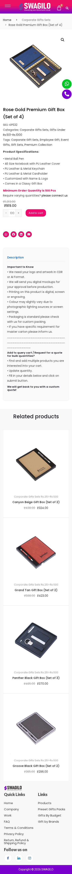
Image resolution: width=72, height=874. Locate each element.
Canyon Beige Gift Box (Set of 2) (36, 502)
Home (7, 20)
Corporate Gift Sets (24, 140)
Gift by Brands (48, 821)
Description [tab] (15, 257)
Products (44, 803)
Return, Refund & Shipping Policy (16, 841)
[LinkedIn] (19, 858)
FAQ (7, 821)
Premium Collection (38, 145)
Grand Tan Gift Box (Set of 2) (36, 590)
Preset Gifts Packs (51, 809)
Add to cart (36, 213)
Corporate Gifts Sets (36, 20)
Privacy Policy (14, 834)
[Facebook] (8, 858)
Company (11, 809)
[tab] (15, 258)
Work (7, 815)
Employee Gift (50, 140)
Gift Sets (17, 145)
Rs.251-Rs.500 (49, 496)
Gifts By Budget (49, 815)
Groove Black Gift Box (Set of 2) (36, 766)
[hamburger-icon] (7, 6)
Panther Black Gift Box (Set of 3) (36, 678)
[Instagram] (30, 858)
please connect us (55, 195)
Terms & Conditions (18, 828)
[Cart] (59, 8)
